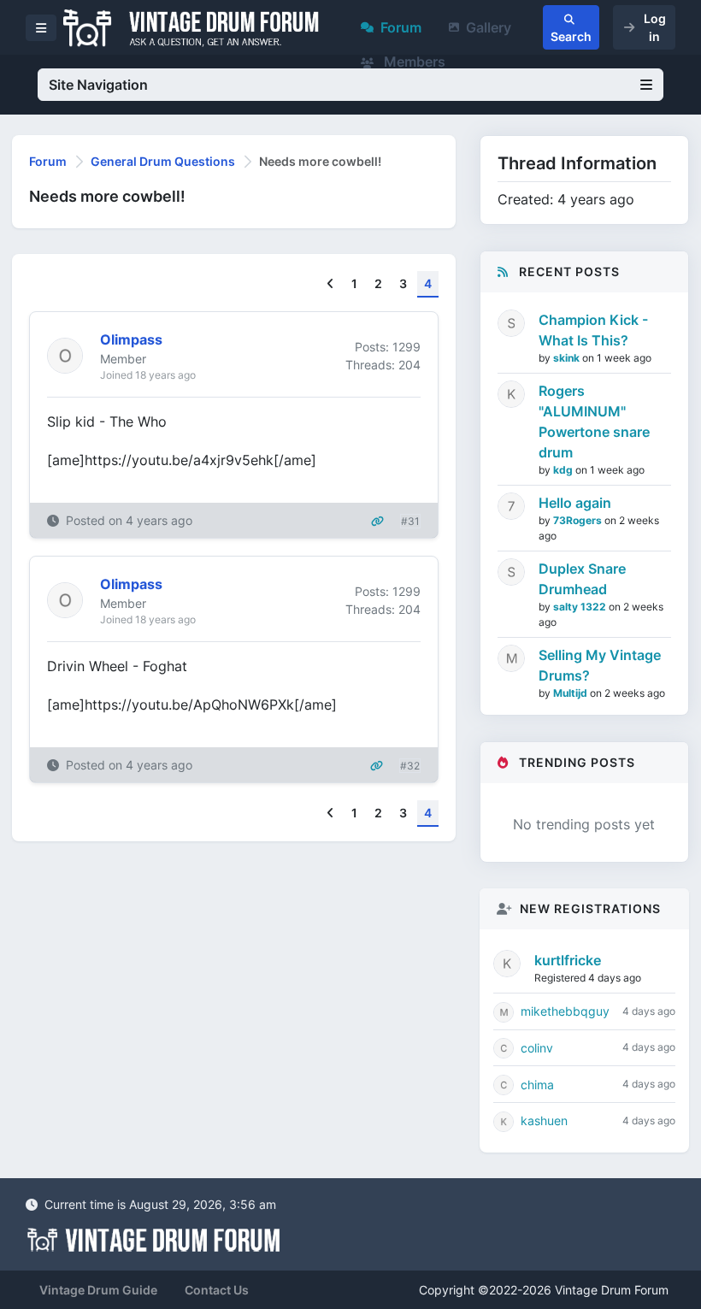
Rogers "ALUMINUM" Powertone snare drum (594, 421)
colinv (537, 1048)
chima (537, 1084)
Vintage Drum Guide (98, 1289)
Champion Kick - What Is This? (593, 330)
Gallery (488, 27)
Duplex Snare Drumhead (582, 579)
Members (412, 61)
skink (567, 357)
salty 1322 (581, 606)
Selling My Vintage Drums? (600, 665)
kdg (564, 469)
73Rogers (578, 520)
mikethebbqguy (565, 1011)
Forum (400, 27)
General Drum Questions (163, 161)
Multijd (571, 693)
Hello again (575, 502)
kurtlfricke (567, 960)
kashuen (544, 1120)
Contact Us (217, 1289)
